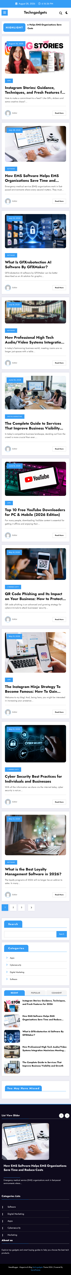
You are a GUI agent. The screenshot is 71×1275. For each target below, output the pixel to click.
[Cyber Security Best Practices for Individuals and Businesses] (35, 743)
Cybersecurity (13, 587)
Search (13, 924)
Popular (35, 992)
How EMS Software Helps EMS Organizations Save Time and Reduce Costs (32, 178)
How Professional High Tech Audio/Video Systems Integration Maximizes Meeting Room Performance (34, 340)
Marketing (12, 1231)
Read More (59, 113)
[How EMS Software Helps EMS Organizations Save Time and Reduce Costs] (35, 143)
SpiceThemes (35, 1267)
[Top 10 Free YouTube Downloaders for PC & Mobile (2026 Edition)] (35, 478)
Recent (14, 992)
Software (11, 169)
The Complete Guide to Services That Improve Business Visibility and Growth (33, 426)
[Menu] (4, 13)
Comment (57, 992)
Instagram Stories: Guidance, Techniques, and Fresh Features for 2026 (35, 90)
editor (14, 113)
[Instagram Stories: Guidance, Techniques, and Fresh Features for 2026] (35, 56)
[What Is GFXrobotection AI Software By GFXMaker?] (35, 230)
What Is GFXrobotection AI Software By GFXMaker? (28, 265)
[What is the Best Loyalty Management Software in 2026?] (35, 834)
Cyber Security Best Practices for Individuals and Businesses (33, 779)
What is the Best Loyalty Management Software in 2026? (33, 872)
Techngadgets (35, 12)
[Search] (60, 13)
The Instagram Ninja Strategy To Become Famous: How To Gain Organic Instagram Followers (32, 689)
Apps (9, 81)
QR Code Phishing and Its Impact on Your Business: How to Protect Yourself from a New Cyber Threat (34, 596)
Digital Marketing (14, 416)
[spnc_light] (67, 13)
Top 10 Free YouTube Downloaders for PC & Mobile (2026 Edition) (35, 512)
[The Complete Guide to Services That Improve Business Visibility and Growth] (35, 392)
